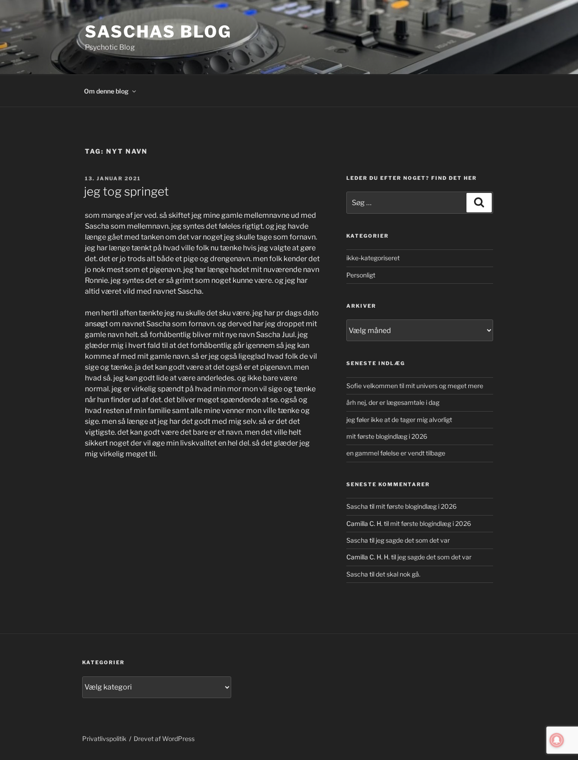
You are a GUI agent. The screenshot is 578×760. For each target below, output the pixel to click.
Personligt (360, 275)
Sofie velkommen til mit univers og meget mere (414, 385)
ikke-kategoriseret (373, 258)
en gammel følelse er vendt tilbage (395, 453)
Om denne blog (106, 91)
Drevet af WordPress (164, 738)
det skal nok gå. (398, 574)
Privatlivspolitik (104, 738)
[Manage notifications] (557, 740)
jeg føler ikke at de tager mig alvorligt (399, 419)
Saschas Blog (158, 32)
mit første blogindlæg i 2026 (386, 436)
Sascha (357, 506)
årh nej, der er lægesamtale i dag (392, 402)
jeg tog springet (126, 191)
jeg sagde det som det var (413, 540)
